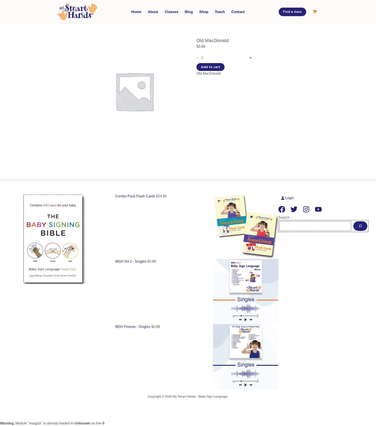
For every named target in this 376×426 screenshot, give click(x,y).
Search (283, 217)
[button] (292, 12)
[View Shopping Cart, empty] (315, 12)
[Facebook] (281, 209)
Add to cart (210, 67)
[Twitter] (293, 209)
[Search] (360, 226)
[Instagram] (306, 209)
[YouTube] (318, 209)
